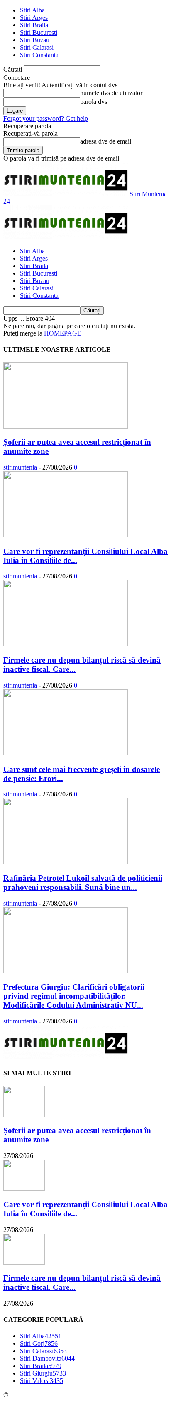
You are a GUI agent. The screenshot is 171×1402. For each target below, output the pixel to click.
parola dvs (93, 101)
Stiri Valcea (41, 1380)
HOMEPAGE (62, 333)
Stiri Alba (32, 10)
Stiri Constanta (39, 54)
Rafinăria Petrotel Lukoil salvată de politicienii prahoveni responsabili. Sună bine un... (82, 883)
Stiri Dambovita (47, 1358)
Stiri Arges (34, 17)
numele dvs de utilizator (111, 92)
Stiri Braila (34, 25)
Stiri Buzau (34, 39)
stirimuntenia (20, 467)
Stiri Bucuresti (38, 32)
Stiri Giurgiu (43, 1373)
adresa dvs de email (105, 141)
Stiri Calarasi (37, 47)
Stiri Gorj (39, 1343)
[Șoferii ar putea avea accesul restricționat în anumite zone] (65, 426)
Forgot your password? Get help (45, 118)
